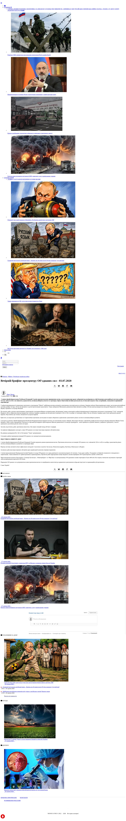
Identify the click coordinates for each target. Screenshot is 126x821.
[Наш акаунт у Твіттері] (50, 809)
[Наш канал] (72, 809)
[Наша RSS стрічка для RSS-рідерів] (76, 809)
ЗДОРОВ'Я (11, 10)
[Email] (71, 386)
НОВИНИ (7, 7)
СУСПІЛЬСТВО (49, 9)
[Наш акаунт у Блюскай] (54, 809)
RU (124, 373)
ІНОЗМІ (38, 179)
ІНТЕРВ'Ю (26, 179)
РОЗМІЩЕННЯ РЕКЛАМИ (12, 800)
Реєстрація (120, 366)
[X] (54, 386)
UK (120, 373)
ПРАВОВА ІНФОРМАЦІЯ (9, 797)
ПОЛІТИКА (22, 9)
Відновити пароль (7, 364)
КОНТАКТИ (24, 797)
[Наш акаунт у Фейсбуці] (58, 809)
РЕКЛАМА (7, 350)
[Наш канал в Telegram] (62, 809)
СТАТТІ (15, 179)
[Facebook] (67, 386)
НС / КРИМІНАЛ (66, 9)
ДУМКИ (10, 179)
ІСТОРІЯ (32, 179)
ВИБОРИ (57, 9)
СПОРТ (117, 9)
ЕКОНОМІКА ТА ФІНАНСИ (35, 9)
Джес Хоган (10, 394)
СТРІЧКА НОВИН (13, 9)
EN (122, 373)
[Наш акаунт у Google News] (67, 809)
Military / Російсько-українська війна (18, 376)
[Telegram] (63, 386)
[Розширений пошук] (5, 355)
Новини (4, 376)
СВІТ (72, 9)
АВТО (112, 9)
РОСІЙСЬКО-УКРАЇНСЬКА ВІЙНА (86, 9)
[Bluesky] (59, 386)
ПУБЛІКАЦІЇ (8, 177)
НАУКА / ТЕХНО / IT (103, 9)
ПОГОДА (17, 10)
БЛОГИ (20, 179)
